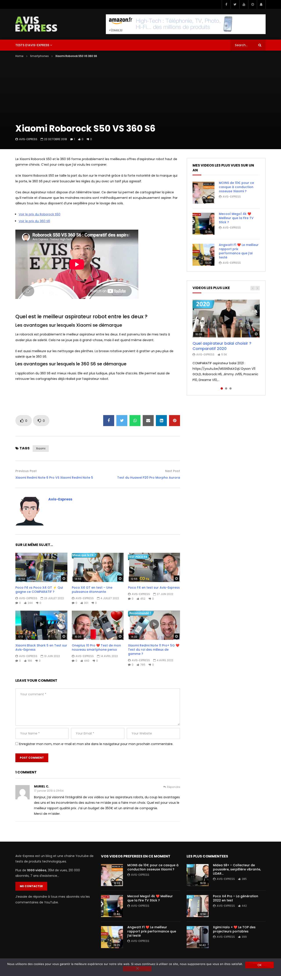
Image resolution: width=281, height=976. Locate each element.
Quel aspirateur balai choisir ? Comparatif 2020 (222, 346)
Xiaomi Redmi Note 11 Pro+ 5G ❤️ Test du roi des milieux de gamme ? (153, 649)
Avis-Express (28, 139)
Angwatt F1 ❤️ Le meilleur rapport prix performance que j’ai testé (239, 251)
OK (260, 965)
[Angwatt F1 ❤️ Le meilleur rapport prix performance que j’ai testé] (203, 255)
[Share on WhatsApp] (135, 420)
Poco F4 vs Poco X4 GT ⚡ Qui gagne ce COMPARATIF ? (39, 589)
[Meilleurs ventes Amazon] (186, 24)
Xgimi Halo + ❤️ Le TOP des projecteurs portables (234, 929)
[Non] (137, 968)
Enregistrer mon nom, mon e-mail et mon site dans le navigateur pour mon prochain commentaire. (96, 744)
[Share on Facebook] (108, 420)
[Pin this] (174, 420)
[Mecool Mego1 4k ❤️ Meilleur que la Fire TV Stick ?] (203, 224)
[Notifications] (261, 4)
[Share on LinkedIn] (161, 420)
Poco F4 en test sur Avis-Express (154, 587)
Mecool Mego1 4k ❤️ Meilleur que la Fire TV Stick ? (236, 218)
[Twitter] (235, 4)
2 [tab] (226, 388)
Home (19, 56)
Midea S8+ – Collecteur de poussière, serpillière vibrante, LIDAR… (237, 869)
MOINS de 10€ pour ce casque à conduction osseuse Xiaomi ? (236, 187)
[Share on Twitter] (121, 420)
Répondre (173, 787)
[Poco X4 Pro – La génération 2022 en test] (198, 906)
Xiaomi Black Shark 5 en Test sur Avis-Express (41, 647)
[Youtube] (243, 4)
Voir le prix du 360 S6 (34, 221)
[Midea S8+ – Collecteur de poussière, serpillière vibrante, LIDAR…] (198, 875)
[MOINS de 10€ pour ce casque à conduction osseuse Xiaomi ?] (203, 193)
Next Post (172, 471)
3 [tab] (230, 388)
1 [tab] (222, 388)
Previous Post (26, 471)
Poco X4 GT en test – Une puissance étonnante (92, 589)
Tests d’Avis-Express (32, 45)
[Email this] (148, 420)
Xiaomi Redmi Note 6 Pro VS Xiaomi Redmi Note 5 (54, 477)
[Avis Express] (36, 24)
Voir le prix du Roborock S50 (39, 214)
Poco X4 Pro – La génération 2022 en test (235, 898)
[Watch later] (252, 4)
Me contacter (31, 886)
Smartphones (39, 56)
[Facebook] (226, 4)
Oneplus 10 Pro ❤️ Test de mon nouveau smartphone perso (96, 647)
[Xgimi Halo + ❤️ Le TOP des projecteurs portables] (198, 937)
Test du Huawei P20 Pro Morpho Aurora (148, 477)
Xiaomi (40, 448)
